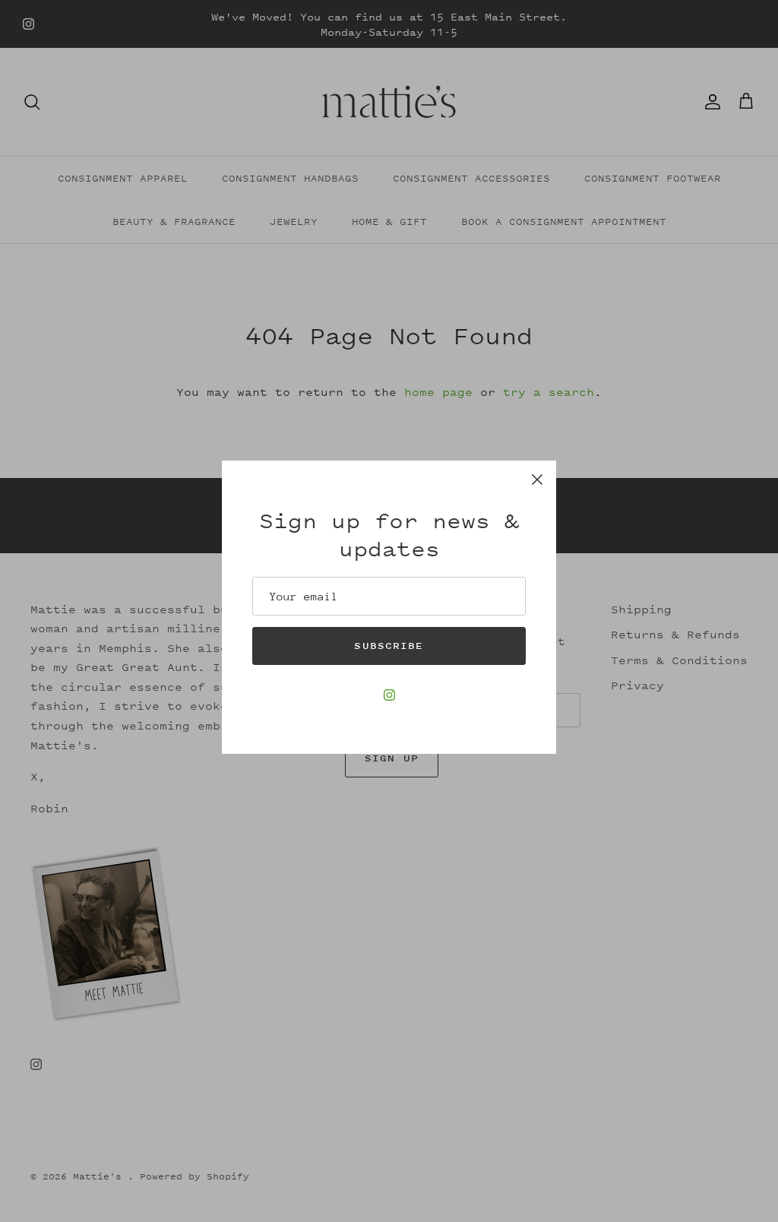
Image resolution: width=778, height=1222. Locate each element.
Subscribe (388, 645)
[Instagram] (389, 695)
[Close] (537, 479)
